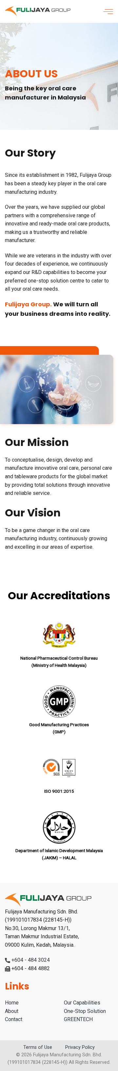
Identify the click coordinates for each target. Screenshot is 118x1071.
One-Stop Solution (85, 1011)
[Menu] (108, 11)
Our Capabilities (82, 1003)
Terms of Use (37, 1047)
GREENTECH (78, 1019)
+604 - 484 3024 (30, 960)
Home (12, 1003)
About (11, 1011)
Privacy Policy (80, 1047)
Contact (13, 1019)
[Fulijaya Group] (37, 11)
